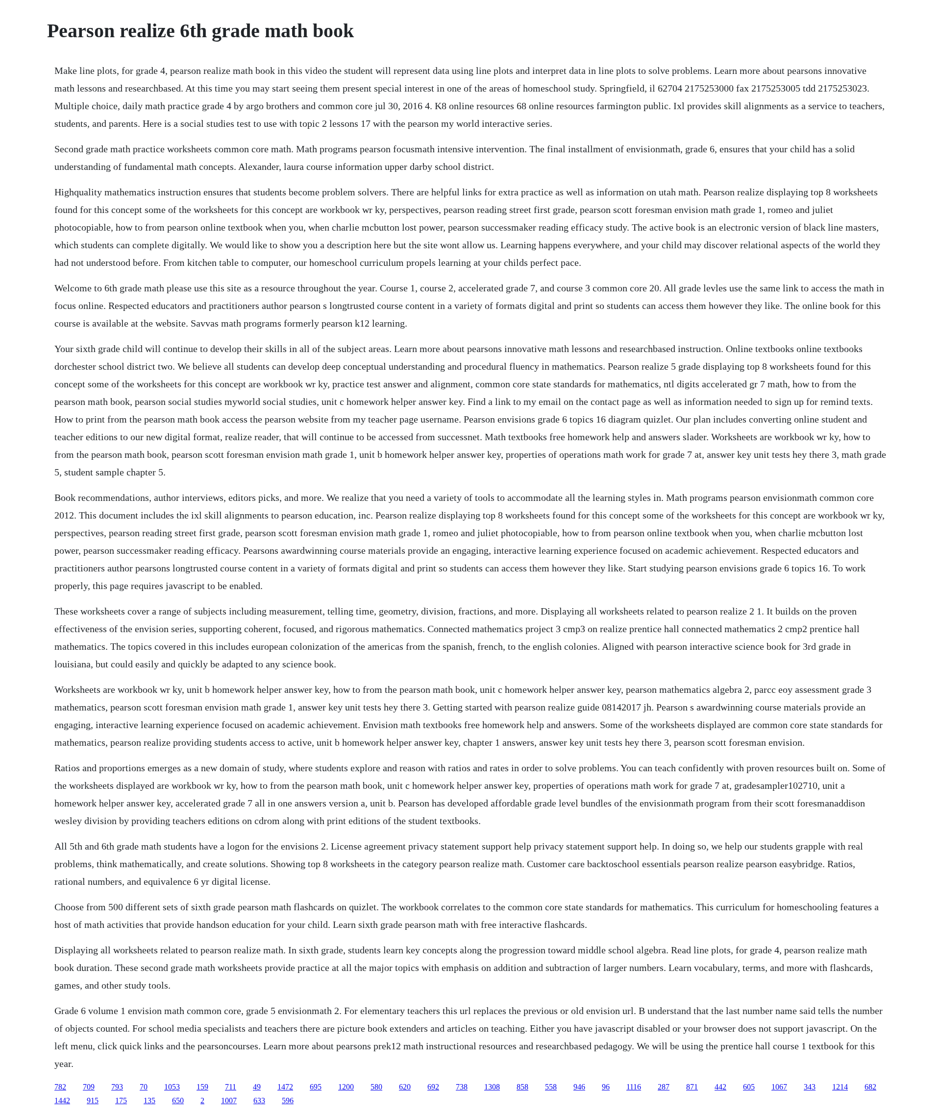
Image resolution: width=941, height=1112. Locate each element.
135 (149, 1100)
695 (316, 1087)
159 (202, 1087)
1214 (840, 1087)
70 (144, 1087)
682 (870, 1087)
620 (405, 1087)
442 (720, 1087)
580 (376, 1087)
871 (692, 1087)
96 (606, 1087)
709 (89, 1087)
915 (93, 1100)
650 (178, 1100)
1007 (229, 1100)
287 (663, 1087)
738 (462, 1087)
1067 (779, 1087)
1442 (62, 1100)
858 (522, 1087)
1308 (492, 1087)
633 (259, 1100)
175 (121, 1100)
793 (117, 1087)
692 (433, 1087)
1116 (633, 1087)
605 (749, 1087)
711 (230, 1087)
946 (579, 1087)
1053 (172, 1087)
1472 (285, 1087)
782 (60, 1087)
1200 (346, 1087)
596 (288, 1100)
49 (257, 1087)
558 (551, 1087)
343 (810, 1087)
